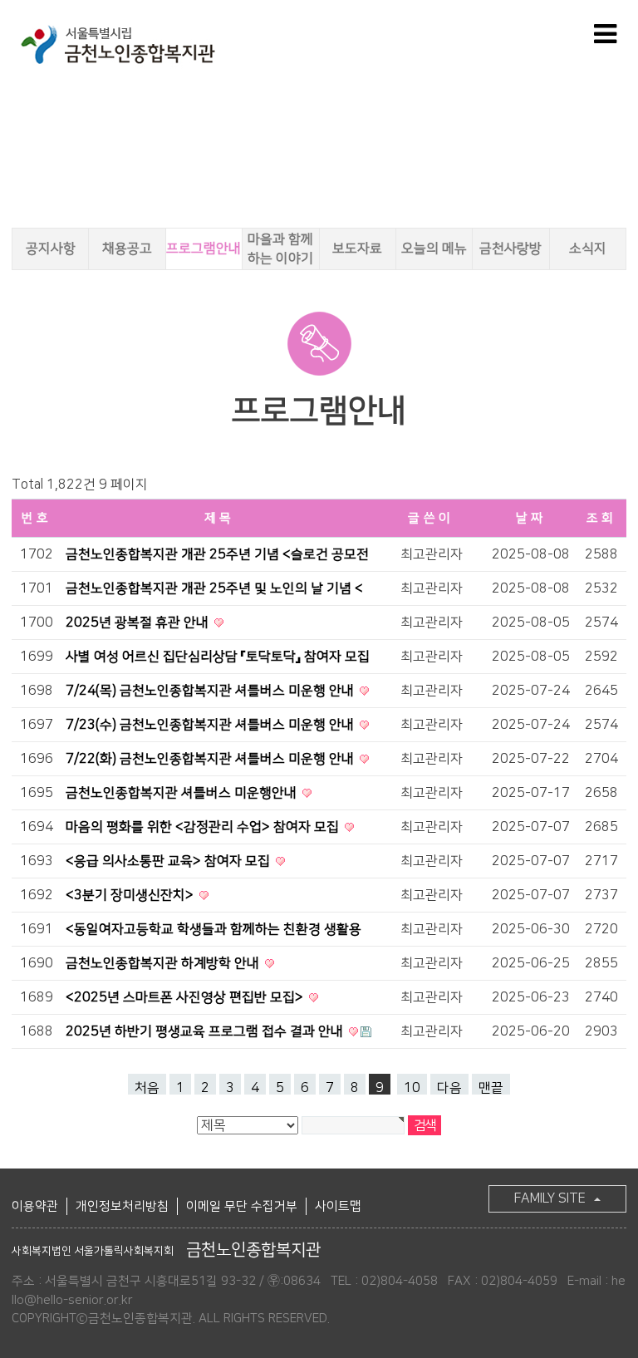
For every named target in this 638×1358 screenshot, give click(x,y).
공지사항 (51, 248)
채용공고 (127, 248)
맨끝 (490, 1087)
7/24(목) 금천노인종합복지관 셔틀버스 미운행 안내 (211, 690)
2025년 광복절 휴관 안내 (139, 622)
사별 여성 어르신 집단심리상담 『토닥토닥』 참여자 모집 (218, 656)
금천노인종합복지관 (166, 1250)
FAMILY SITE (550, 1198)
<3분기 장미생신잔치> (131, 895)
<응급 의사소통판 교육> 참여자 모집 (169, 861)
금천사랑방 (510, 248)
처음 (147, 1087)
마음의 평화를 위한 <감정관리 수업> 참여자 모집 (204, 826)
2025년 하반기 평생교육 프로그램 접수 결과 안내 (206, 1031)
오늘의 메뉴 (434, 248)
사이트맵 (338, 1206)
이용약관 (35, 1206)
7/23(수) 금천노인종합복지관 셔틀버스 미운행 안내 (211, 724)
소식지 (587, 248)
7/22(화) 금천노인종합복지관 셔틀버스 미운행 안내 (211, 758)
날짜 (531, 518)
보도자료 (357, 248)
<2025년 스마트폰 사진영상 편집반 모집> (186, 997)
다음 (449, 1087)
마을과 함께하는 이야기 (280, 249)
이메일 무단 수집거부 (241, 1206)
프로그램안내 (203, 248)
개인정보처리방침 (122, 1206)
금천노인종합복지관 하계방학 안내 (164, 963)
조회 (601, 518)
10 (412, 1087)
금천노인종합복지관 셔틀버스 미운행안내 (183, 792)
